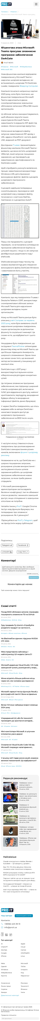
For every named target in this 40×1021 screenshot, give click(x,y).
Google (4, 953)
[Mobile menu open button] (36, 4)
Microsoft (24, 963)
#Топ (8, 713)
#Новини (4, 67)
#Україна (7, 726)
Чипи (23, 992)
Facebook (2, 934)
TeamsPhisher (18, 346)
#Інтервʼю (4, 633)
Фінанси (24, 989)
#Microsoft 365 (6, 69)
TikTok (23, 966)
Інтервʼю (24, 970)
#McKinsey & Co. (6, 686)
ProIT (19, 506)
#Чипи (10, 646)
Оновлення (5, 983)
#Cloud (3, 713)
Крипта (4, 976)
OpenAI (4, 966)
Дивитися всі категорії (10, 995)
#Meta (3, 660)
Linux (23, 956)
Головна (4, 12)
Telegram (10, 934)
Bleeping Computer (29, 86)
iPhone (3, 956)
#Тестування (18, 699)
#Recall (11, 699)
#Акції (3, 766)
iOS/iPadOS (25, 953)
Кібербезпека (6, 973)
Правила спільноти (8, 1015)
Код (22, 973)
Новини (13, 12)
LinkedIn (6, 934)
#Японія (24, 633)
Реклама (24, 983)
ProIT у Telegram (24, 520)
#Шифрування (15, 713)
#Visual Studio (13, 673)
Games (23, 950)
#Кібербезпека (26, 67)
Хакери (4, 992)
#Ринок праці (24, 686)
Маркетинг (25, 976)
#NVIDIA (4, 646)
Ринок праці (6, 986)
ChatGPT (4, 947)
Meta (3, 963)
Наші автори (6, 916)
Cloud (23, 947)
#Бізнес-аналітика (14, 633)
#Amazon (14, 726)
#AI (14, 646)
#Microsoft (14, 67)
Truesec (16, 145)
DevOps (4, 950)
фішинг (23, 452)
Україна (4, 989)
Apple (23, 944)
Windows (4, 970)
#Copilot (14, 739)
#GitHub (14, 620)
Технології (25, 986)
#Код (19, 620)
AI (2, 944)
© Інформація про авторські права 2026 (16, 1007)
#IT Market (16, 686)
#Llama (8, 660)
